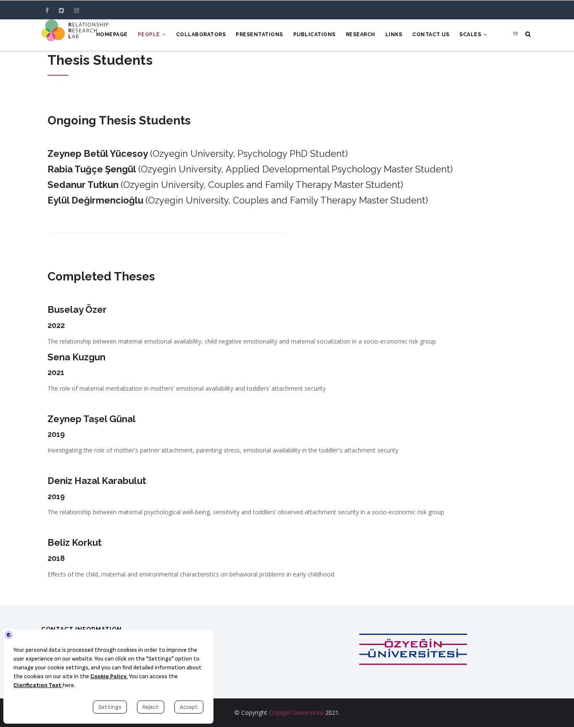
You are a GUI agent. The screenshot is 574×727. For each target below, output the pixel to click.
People (150, 34)
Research (360, 34)
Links (394, 34)
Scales (471, 34)
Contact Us (430, 34)
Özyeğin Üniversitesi (296, 712)
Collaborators (201, 34)
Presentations (259, 34)
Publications (314, 34)
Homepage (112, 34)
